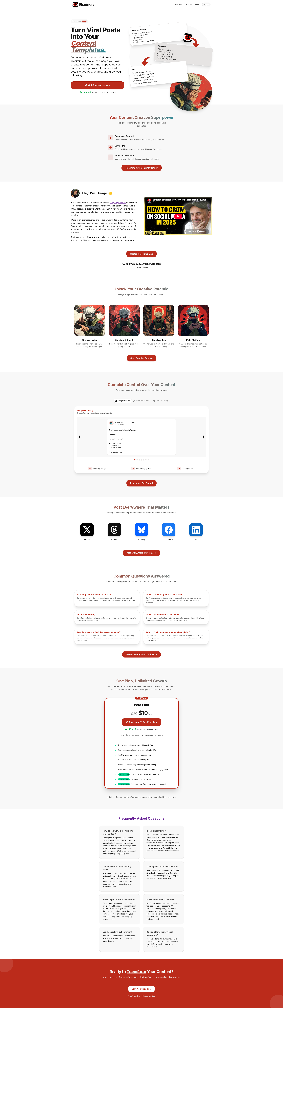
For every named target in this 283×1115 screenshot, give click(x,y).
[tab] (123, 401)
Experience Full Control (141, 483)
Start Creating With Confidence (141, 654)
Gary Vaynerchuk (118, 203)
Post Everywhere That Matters (141, 553)
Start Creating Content (141, 358)
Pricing (189, 4)
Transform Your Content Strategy (141, 168)
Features (178, 4)
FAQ (197, 4)
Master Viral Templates (141, 254)
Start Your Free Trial (141, 989)
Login (206, 4)
